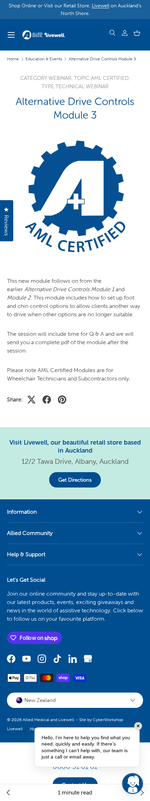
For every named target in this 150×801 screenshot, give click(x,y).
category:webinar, (47, 78)
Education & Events (43, 59)
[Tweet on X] (31, 399)
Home (13, 59)
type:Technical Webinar (75, 86)
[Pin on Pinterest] (62, 399)
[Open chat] (132, 783)
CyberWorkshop (108, 719)
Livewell (100, 5)
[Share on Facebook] (46, 399)
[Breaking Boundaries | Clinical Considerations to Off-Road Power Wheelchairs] (8, 792)
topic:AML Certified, (102, 78)
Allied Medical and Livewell (48, 719)
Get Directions (75, 480)
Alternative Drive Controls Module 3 (102, 59)
